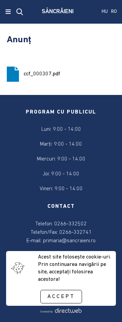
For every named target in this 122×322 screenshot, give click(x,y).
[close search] (20, 11)
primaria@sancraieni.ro (69, 241)
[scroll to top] (106, 307)
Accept (61, 296)
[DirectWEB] (61, 311)
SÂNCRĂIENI (58, 12)
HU (105, 11)
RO (114, 11)
